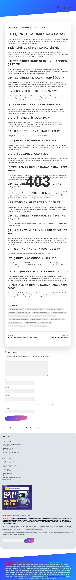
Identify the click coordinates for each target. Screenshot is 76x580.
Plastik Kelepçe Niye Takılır (59, 337)
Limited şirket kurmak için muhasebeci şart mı (44, 316)
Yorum (6, 360)
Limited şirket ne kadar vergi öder (39, 319)
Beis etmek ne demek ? (8, 456)
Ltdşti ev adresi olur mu (30, 322)
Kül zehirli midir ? (6, 469)
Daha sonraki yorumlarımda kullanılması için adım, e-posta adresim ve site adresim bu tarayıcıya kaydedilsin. (33, 404)
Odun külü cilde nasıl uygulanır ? (10, 465)
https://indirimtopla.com (7, 428)
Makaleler (15, 305)
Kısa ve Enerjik (64, 7)
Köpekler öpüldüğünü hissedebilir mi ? (11, 477)
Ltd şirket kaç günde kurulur (57, 319)
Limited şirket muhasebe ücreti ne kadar (18, 319)
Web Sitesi (7, 395)
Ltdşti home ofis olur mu (45, 322)
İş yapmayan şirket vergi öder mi (55, 309)
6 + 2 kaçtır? (8, 408)
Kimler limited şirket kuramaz (59, 312)
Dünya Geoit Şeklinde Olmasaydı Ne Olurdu (22, 337)
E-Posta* (7, 387)
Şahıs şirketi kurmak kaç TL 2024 (17, 326)
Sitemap (40, 428)
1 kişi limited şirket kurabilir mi (16, 309)
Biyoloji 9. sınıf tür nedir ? (8, 448)
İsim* (6, 379)
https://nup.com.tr (31, 428)
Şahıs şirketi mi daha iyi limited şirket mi (37, 326)
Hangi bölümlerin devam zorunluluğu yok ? (12, 444)
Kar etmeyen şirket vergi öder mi (41, 312)
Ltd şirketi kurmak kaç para (15, 322)
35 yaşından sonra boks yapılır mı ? (11, 452)
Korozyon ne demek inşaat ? (9, 461)
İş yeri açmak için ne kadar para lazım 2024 (19, 312)
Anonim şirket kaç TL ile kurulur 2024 (35, 309)
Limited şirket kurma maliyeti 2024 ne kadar (19, 316)
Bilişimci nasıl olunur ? (7, 473)
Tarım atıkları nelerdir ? (8, 440)
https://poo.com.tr (20, 428)
